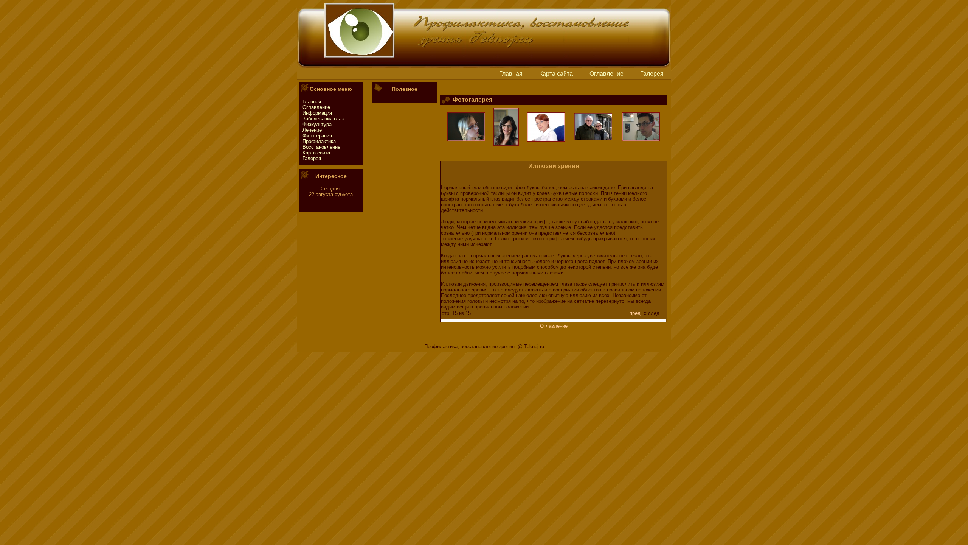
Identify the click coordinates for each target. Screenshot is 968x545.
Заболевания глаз (323, 118)
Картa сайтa (556, 73)
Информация (317, 113)
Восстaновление (321, 147)
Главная (511, 73)
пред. (636, 313)
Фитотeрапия (317, 136)
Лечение (312, 130)
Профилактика (319, 141)
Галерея (652, 73)
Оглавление (606, 73)
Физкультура (317, 124)
